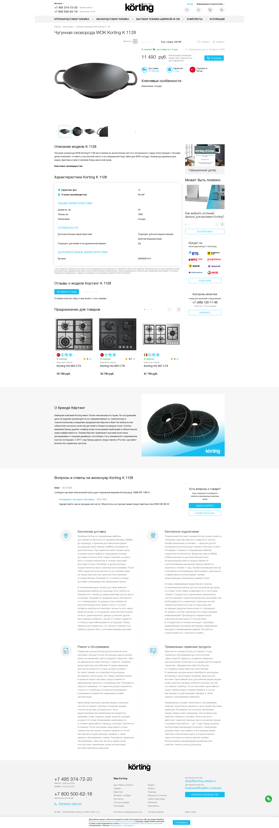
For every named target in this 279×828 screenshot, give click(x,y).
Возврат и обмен (122, 795)
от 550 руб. (154, 71)
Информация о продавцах (122, 826)
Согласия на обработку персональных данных (140, 823)
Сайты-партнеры (156, 799)
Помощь (152, 792)
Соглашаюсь (181, 822)
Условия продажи (156, 812)
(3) (134, 359)
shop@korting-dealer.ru (200, 781)
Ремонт (151, 788)
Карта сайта (190, 812)
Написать (204, 313)
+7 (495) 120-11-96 (205, 302)
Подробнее (204, 281)
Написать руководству (205, 795)
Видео (151, 785)
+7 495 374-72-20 (65, 7)
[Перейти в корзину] (210, 10)
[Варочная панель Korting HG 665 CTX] (74, 334)
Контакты (118, 799)
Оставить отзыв (66, 292)
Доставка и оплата (123, 785)
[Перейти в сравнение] (198, 10)
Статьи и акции (121, 802)
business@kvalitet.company (203, 788)
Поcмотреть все (204, 513)
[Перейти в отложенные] (187, 10)
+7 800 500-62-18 (65, 11)
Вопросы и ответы (157, 795)
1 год (176, 71)
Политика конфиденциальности (128, 812)
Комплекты (194, 19)
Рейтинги (152, 802)
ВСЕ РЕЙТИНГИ (205, 232)
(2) (90, 359)
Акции (190, 4)
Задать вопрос (205, 506)
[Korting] (140, 8)
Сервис (117, 788)
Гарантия (118, 792)
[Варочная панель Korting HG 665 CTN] (117, 334)
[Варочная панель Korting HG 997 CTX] (161, 334)
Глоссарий (119, 806)
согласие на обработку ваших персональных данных (111, 821)
